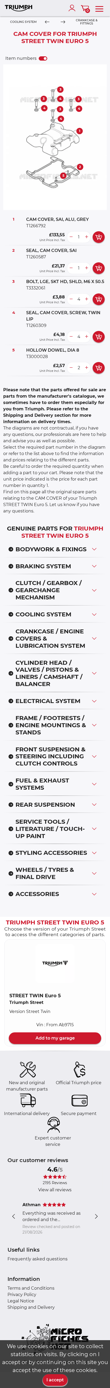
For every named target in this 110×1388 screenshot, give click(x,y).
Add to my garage (55, 1038)
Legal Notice (20, 1300)
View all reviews (55, 1189)
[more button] (86, 237)
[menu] (99, 8)
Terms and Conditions (30, 1288)
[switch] (43, 58)
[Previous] (47, 22)
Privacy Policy (21, 1294)
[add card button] (99, 237)
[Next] (63, 22)
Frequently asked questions (37, 1258)
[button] (55, 963)
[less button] (71, 237)
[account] (73, 8)
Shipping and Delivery (31, 1307)
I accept (55, 1379)
